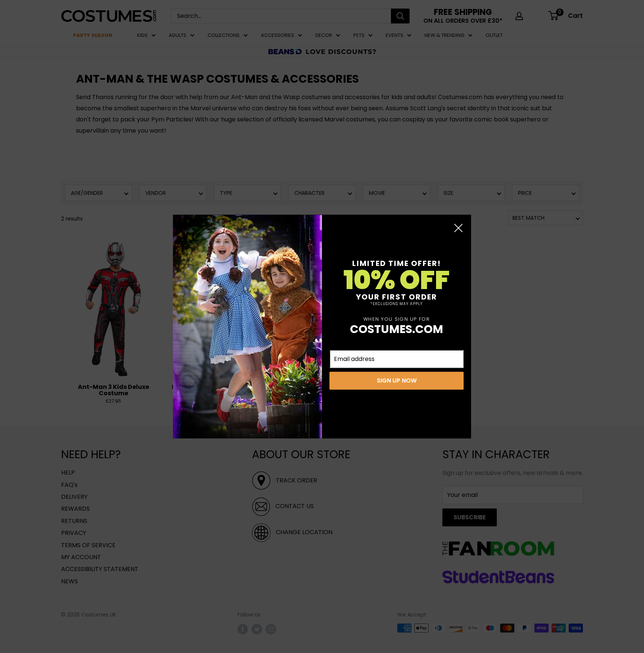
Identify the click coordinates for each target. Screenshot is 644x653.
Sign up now (397, 380)
